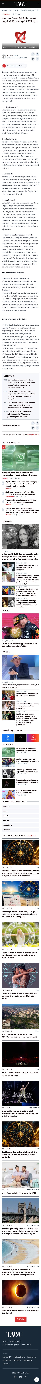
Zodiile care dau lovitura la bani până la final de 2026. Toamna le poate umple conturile (19, 1154)
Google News (33, 434)
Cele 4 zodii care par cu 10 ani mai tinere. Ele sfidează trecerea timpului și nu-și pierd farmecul (21, 405)
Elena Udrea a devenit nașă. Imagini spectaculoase (27, 695)
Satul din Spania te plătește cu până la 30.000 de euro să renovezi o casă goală (19, 1035)
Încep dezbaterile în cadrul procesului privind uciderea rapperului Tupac (20, 501)
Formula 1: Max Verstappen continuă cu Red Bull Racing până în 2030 (19, 644)
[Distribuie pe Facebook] (37, 54)
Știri (10, 10)
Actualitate (9, 496)
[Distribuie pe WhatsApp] (33, 59)
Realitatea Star (31, 1357)
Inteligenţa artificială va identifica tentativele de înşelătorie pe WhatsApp (19, 473)
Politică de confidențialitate (11, 1345)
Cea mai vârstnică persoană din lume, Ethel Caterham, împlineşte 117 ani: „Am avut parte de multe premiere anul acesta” (27, 580)
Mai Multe (20, 1319)
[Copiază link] (33, 54)
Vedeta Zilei (6, 1364)
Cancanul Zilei (7, 1360)
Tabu (16, 55)
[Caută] (38, 3)
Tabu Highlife (17, 1360)
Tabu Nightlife (28, 1360)
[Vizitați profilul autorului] (4, 56)
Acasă (5, 10)
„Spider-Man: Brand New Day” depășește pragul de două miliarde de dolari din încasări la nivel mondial (22, 484)
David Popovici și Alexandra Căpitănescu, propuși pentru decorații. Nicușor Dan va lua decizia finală (27, 592)
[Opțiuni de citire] (36, 1379)
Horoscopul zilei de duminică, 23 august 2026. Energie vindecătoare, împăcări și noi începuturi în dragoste (22, 395)
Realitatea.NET (7, 1357)
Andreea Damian (33, 1189)
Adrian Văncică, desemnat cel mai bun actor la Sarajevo (27, 567)
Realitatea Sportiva (19, 1357)
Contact (5, 1341)
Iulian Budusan (33, 1108)
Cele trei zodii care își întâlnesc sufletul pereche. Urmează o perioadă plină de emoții (19, 414)
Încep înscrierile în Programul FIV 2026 (19, 1193)
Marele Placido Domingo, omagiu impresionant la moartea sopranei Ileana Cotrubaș (26, 604)
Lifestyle (16, 10)
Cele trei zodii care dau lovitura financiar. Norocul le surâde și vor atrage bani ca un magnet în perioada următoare (21, 384)
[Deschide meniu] (3, 4)
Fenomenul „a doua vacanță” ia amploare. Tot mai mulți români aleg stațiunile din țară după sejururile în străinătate (18, 1273)
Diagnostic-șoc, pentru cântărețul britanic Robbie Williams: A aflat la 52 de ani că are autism (20, 1113)
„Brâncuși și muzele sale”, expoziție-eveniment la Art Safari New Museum (20, 493)
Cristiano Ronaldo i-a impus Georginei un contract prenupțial (27, 706)
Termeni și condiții (15, 1341)
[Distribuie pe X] (37, 59)
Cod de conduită (26, 1345)
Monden (5, 478)
